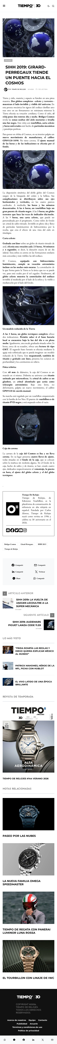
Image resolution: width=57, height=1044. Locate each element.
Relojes (8, 60)
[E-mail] (8, 531)
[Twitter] (17, 531)
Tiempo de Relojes (11, 549)
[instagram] (25, 531)
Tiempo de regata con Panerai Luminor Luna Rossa (27, 931)
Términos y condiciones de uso (27, 1027)
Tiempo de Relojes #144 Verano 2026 (26, 778)
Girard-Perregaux (27, 544)
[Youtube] (21, 531)
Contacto (42, 1020)
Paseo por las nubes (19, 835)
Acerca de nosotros (16, 1020)
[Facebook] (12, 531)
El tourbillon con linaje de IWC (28, 978)
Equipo (32, 1020)
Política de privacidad (28, 1030)
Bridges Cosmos (10, 544)
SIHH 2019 (42, 544)
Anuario (34, 1024)
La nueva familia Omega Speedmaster (21, 882)
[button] (4, 6)
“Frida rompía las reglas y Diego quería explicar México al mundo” (34, 651)
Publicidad (22, 1024)
